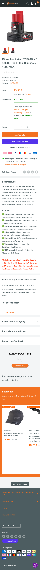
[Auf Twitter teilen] (32, 171)
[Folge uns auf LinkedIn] (23, 536)
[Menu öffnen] (3, 3)
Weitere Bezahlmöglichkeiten (20, 147)
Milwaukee (13, 83)
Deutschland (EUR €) (9, 526)
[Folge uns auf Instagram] (11, 536)
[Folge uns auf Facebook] (3, 536)
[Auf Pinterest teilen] (28, 171)
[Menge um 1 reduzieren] (16, 127)
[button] (35, 565)
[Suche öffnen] (27, 3)
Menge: (4, 127)
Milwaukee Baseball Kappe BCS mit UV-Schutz (13, 434)
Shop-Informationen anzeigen (15, 165)
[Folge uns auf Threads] (7, 536)
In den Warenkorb (20, 135)
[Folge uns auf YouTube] (15, 536)
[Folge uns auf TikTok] (19, 536)
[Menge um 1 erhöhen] (27, 127)
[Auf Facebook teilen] (24, 171)
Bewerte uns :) (20, 366)
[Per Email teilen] (36, 171)
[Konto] (32, 3)
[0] (36, 3)
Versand (28, 94)
